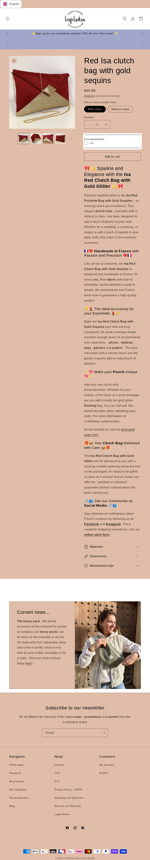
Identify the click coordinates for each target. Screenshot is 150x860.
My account (106, 764)
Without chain (120, 109)
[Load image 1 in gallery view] (23, 138)
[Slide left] (13, 139)
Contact (59, 764)
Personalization (19, 797)
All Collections (18, 789)
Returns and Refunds (67, 806)
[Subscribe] (104, 733)
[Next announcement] (143, 34)
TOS (57, 772)
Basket (103, 772)
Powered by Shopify (85, 858)
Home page (16, 764)
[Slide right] (71, 139)
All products (16, 781)
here (29, 663)
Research (15, 772)
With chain (95, 109)
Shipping (89, 96)
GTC (57, 781)
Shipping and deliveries (69, 797)
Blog (12, 806)
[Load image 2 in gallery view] (36, 138)
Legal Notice (62, 814)
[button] (8, 19)
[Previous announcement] (7, 34)
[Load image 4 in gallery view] (60, 138)
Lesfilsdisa (68, 858)
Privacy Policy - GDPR (68, 789)
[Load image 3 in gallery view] (48, 138)
